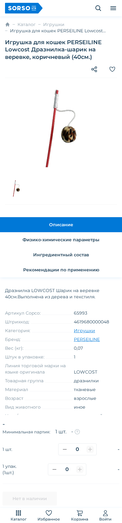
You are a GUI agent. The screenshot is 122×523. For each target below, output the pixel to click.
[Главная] (7, 24)
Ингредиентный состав (61, 255)
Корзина (79, 519)
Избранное (49, 519)
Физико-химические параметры (61, 240)
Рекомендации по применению (61, 270)
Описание (61, 225)
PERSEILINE (87, 339)
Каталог (19, 519)
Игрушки (53, 24)
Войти (105, 519)
